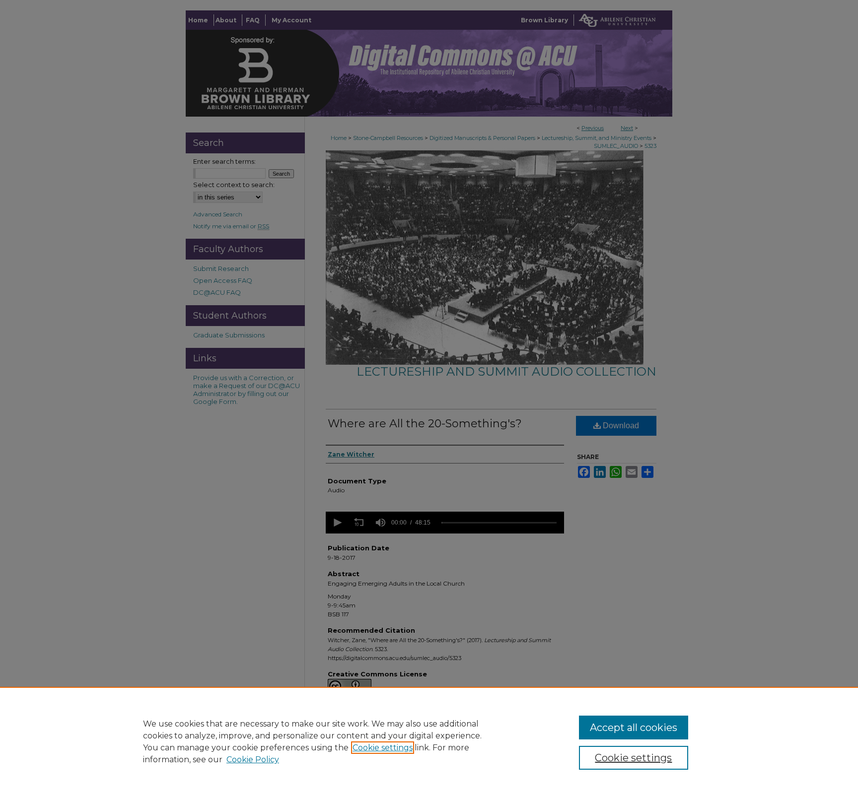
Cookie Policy (252, 759)
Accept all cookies (633, 727)
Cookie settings (383, 747)
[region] (429, 741)
